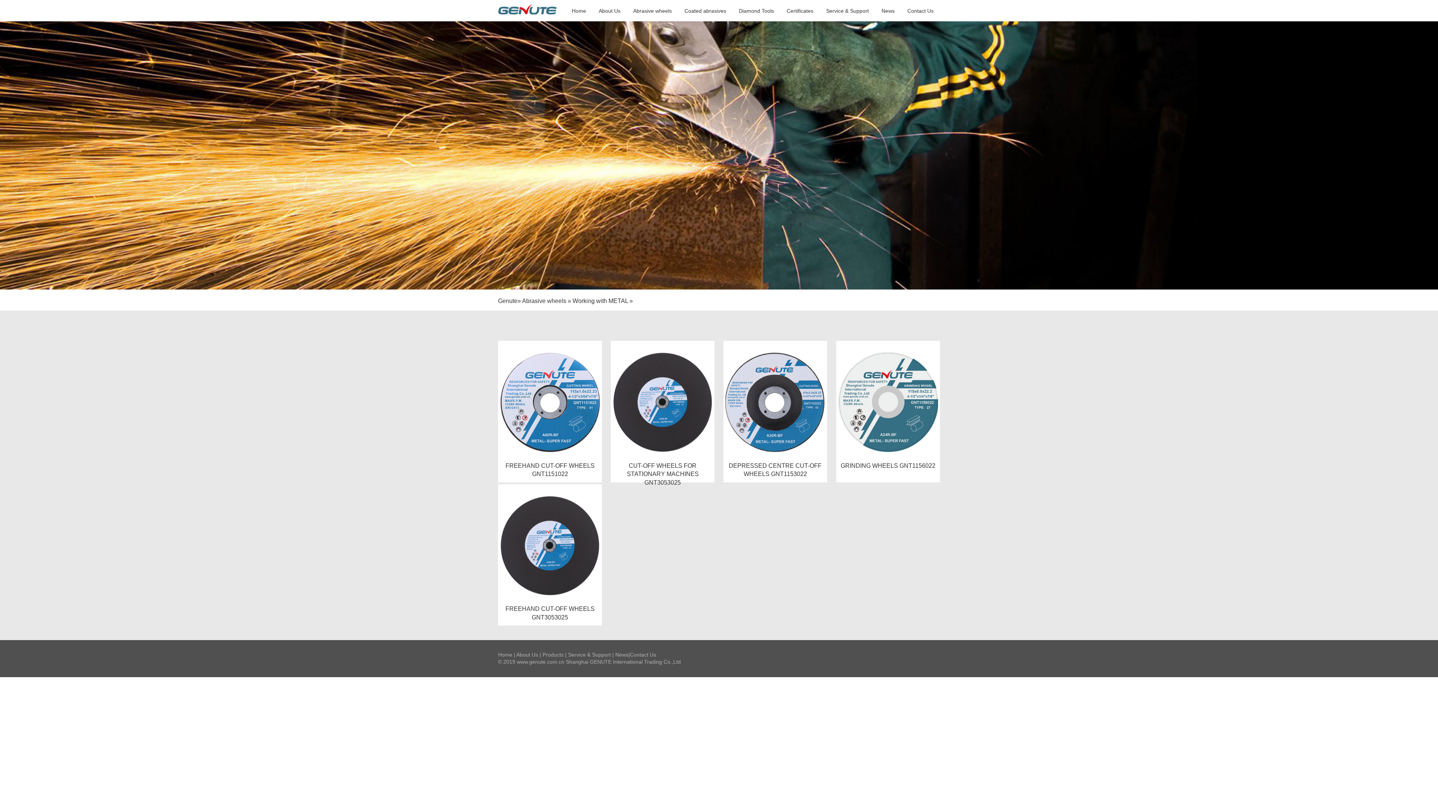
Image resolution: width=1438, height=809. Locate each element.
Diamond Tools (756, 11)
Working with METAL (600, 301)
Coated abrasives (705, 11)
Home (579, 11)
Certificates (800, 11)
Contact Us (920, 11)
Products (553, 655)
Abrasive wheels (652, 11)
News (888, 11)
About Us (610, 11)
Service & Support (847, 11)
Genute (508, 301)
